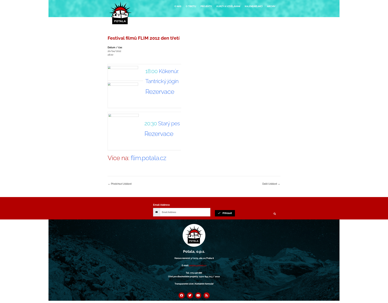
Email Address (161, 204)
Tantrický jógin (162, 81)
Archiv (271, 6)
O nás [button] (177, 6)
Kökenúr (168, 71)
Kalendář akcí (254, 6)
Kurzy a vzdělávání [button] (228, 6)
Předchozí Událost (120, 183)
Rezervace (159, 91)
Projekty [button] (206, 6)
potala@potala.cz (197, 265)
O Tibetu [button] (191, 6)
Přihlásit (227, 213)
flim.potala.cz (148, 158)
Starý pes (169, 123)
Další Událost (271, 183)
